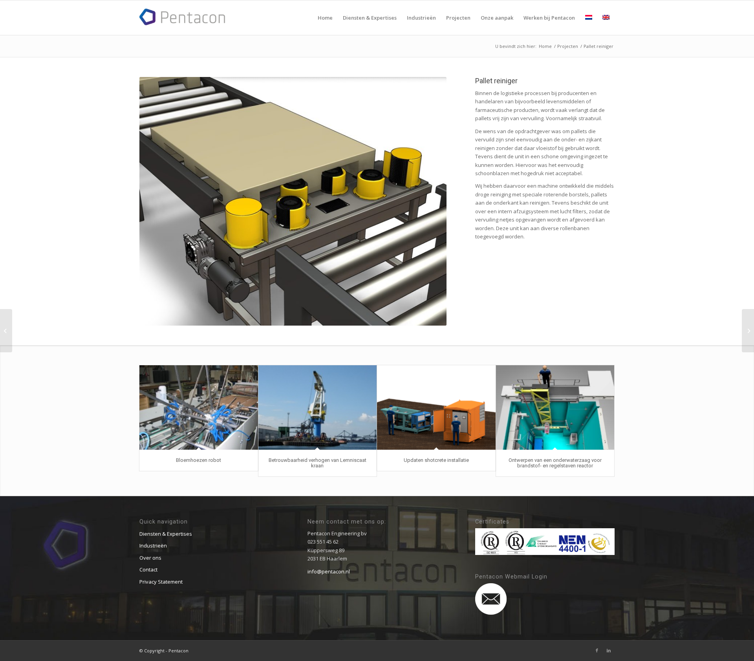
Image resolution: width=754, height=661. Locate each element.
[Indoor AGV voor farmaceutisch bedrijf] (748, 330)
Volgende (429, 201)
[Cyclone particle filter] (6, 330)
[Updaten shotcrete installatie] (436, 407)
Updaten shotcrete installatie (436, 460)
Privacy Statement (161, 581)
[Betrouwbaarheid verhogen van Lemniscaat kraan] (317, 407)
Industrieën (153, 545)
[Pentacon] (182, 17)
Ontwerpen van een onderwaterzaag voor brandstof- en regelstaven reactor (555, 463)
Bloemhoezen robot (198, 460)
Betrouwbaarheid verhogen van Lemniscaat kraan (317, 463)
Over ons (150, 557)
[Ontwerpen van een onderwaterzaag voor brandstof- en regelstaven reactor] (555, 407)
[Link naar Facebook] (597, 650)
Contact (148, 569)
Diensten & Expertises (165, 533)
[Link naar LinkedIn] (609, 650)
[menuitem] (325, 17)
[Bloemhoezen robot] (198, 407)
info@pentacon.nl (328, 571)
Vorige (157, 201)
